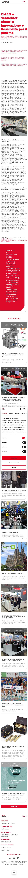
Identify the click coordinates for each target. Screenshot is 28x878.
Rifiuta (14, 467)
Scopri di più (14, 806)
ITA (24, 2)
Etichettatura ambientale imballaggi (9, 835)
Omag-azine (9, 36)
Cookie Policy (5, 850)
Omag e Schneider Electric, (6, 239)
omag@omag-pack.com (14, 854)
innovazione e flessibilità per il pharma (14, 241)
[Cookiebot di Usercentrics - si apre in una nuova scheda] (20, 409)
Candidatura (5, 829)
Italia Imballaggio (18, 65)
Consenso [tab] (4, 413)
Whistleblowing (6, 841)
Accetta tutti (14, 458)
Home (2, 36)
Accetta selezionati (14, 462)
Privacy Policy (6, 847)
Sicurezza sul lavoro (8, 823)
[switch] (24, 442)
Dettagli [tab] (11, 413)
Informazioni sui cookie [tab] (21, 413)
